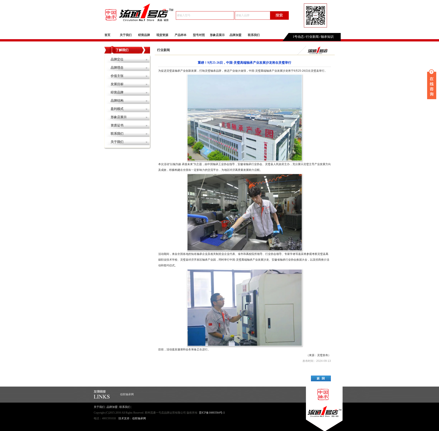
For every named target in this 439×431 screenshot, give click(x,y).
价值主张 (117, 76)
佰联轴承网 (127, 394)
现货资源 (162, 35)
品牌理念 (117, 67)
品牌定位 (117, 59)
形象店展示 (217, 35)
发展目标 (117, 84)
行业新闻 (312, 36)
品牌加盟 (235, 35)
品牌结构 (117, 100)
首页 (107, 35)
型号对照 (199, 35)
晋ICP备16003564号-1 (212, 412)
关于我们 (126, 35)
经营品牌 (144, 35)
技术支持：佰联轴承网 (132, 418)
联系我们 (254, 35)
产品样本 (181, 35)
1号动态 (298, 36)
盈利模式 (117, 109)
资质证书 (117, 125)
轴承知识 (327, 36)
